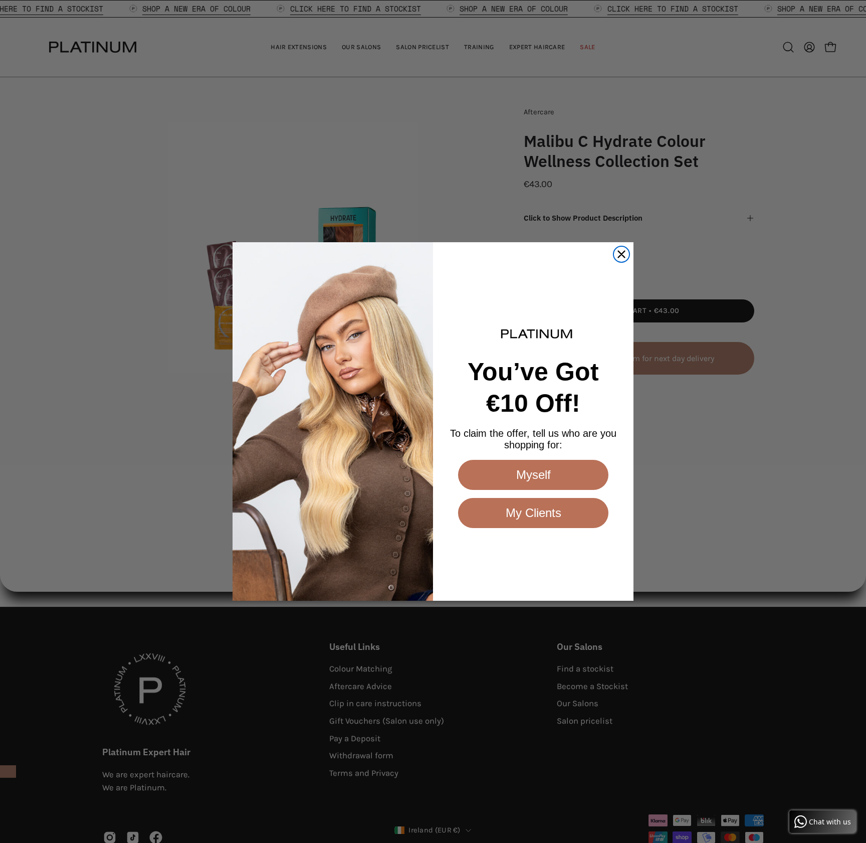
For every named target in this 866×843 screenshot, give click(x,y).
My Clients (533, 513)
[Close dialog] (621, 254)
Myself (533, 474)
